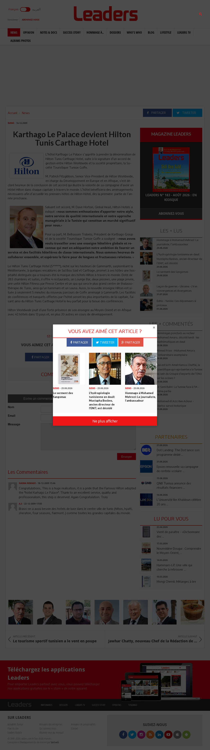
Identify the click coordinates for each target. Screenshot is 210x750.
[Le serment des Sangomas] (69, 368)
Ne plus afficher (105, 421)
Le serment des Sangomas (63, 394)
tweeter (106, 342)
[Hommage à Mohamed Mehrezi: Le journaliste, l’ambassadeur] (141, 368)
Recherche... (150, 13)
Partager (80, 342)
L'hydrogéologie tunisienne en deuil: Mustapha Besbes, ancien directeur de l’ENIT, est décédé (102, 400)
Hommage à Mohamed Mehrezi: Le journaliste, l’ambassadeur (140, 396)
